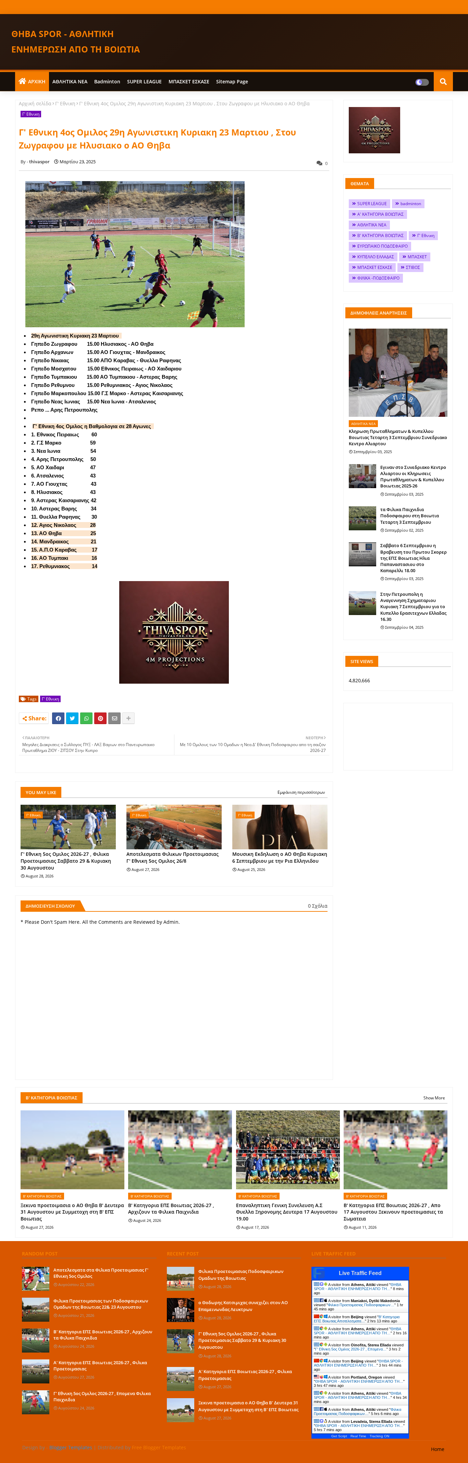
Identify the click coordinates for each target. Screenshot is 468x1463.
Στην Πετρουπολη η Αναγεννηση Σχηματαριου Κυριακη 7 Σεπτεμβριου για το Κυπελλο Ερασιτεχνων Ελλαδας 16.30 (413, 606)
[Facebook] (58, 718)
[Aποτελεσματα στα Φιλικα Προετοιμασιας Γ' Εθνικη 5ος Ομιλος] (35, 1279)
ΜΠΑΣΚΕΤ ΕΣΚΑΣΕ (189, 81)
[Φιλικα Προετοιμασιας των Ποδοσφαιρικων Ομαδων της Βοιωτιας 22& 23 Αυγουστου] (35, 1310)
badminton (107, 81)
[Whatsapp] (86, 718)
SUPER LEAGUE (144, 81)
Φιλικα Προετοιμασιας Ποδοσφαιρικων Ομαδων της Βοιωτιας (240, 1274)
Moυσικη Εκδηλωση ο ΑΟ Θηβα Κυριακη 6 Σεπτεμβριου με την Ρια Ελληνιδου (279, 857)
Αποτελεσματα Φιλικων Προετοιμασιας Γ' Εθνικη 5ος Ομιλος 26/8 (172, 857)
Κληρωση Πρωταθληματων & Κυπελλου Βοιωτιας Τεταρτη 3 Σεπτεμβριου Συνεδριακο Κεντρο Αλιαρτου (398, 437)
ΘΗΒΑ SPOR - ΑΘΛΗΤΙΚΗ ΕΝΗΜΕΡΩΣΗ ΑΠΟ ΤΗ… (357, 1287)
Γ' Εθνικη (65, 103)
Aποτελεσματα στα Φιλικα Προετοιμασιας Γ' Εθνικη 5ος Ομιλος (100, 1273)
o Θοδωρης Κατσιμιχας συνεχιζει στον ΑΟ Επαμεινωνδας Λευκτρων (243, 1305)
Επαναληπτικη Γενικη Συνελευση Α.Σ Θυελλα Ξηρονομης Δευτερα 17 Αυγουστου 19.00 (286, 1212)
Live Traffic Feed (360, 1273)
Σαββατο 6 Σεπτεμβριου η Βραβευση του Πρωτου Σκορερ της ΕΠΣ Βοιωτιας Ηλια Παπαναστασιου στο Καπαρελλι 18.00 (413, 558)
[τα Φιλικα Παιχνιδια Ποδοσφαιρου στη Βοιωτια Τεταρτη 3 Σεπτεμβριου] (362, 518)
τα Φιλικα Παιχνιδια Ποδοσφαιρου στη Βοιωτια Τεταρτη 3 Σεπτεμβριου (409, 515)
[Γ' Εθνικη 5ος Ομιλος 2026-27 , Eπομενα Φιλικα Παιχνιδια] (35, 1402)
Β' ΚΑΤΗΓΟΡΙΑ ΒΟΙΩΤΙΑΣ (380, 235)
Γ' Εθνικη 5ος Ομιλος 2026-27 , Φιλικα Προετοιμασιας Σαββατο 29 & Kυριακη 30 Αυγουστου (66, 861)
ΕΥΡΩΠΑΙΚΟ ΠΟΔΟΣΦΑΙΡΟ (382, 246)
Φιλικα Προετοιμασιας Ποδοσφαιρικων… (361, 1305)
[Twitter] (72, 718)
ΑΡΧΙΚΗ (37, 81)
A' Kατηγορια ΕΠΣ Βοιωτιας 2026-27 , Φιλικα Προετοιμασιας (100, 1365)
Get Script (339, 1436)
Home (437, 1449)
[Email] (114, 718)
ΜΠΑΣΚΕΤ (417, 257)
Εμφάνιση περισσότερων (301, 792)
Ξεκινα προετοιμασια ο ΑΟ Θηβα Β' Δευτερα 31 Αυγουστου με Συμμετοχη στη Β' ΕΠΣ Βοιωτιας (72, 1212)
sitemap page (232, 81)
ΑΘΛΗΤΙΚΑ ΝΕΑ (69, 81)
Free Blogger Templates (159, 1447)
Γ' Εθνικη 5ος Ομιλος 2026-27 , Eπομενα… (350, 1349)
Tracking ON (379, 1436)
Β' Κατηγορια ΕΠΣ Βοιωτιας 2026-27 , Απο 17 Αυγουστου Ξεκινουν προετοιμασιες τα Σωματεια (393, 1212)
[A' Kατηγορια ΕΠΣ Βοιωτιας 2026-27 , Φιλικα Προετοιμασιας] (35, 1371)
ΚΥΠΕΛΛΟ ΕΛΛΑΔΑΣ (375, 257)
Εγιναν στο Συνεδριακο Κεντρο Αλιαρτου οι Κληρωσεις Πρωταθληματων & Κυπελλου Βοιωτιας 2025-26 (413, 476)
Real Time (358, 1436)
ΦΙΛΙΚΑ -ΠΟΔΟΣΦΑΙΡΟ (378, 278)
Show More (434, 1098)
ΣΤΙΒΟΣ (413, 267)
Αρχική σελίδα (35, 103)
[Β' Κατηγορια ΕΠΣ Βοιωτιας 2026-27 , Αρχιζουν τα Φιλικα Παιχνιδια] (35, 1341)
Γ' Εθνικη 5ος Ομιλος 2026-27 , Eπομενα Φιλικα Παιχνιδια (102, 1396)
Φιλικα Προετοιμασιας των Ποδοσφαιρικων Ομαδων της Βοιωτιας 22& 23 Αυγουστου (100, 1304)
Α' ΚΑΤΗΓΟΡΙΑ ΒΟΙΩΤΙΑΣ (380, 214)
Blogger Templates (70, 1447)
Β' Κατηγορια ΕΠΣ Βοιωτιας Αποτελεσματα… (356, 1319)
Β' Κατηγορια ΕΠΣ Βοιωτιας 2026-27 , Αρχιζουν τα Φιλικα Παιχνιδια (171, 1208)
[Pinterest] (100, 718)
